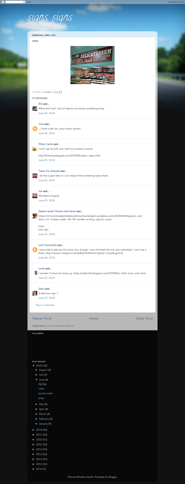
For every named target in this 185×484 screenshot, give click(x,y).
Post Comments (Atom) (61, 325)
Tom (40, 124)
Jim (40, 191)
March (43, 414)
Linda (41, 268)
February (44, 418)
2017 (39, 434)
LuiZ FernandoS (47, 245)
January (43, 423)
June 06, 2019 (46, 257)
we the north (45, 393)
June (42, 379)
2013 (39, 454)
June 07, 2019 (46, 278)
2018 (39, 429)
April (42, 409)
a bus (41, 388)
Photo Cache (45, 144)
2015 (39, 444)
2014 (39, 449)
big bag (42, 384)
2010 (39, 469)
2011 (39, 464)
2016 (39, 439)
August (43, 369)
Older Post (144, 318)
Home (93, 318)
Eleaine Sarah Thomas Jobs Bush (56, 211)
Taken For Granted (48, 171)
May (41, 404)
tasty (41, 398)
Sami (41, 288)
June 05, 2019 (46, 113)
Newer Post (41, 318)
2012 (39, 459)
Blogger (112, 477)
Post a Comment (45, 305)
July (41, 374)
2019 (39, 365)
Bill (40, 103)
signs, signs (49, 18)
